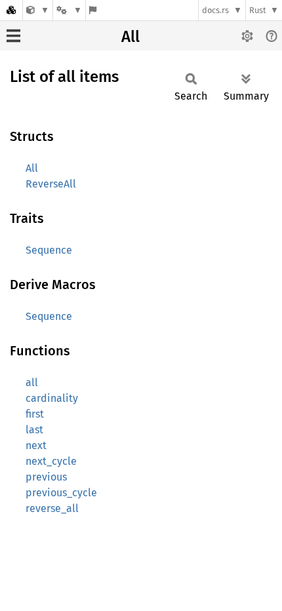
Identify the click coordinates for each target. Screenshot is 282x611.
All (130, 37)
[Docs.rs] (11, 10)
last (34, 430)
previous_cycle (61, 492)
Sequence (49, 250)
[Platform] (69, 10)
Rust (257, 10)
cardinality (52, 398)
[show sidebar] (13, 35)
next (36, 445)
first (35, 414)
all (32, 382)
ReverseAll (51, 184)
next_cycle (51, 461)
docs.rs (215, 10)
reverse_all (52, 508)
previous (46, 477)
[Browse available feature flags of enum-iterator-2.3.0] (93, 10)
